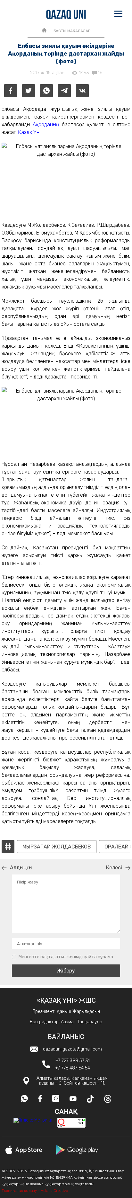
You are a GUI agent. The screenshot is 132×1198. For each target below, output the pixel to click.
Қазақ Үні (29, 132)
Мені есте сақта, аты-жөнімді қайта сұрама (66, 956)
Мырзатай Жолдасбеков (56, 847)
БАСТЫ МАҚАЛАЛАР (72, 31)
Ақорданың (46, 124)
